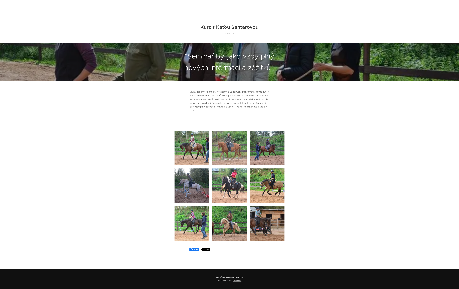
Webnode (237, 281)
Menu (299, 7)
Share (195, 249)
